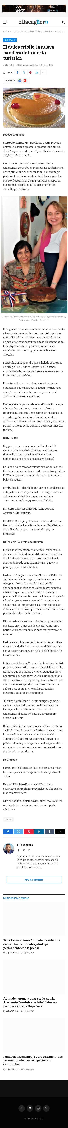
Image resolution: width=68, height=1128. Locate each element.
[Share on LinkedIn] (37, 72)
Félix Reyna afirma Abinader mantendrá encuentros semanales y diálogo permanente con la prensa (31, 944)
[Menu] (5, 22)
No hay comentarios (28, 65)
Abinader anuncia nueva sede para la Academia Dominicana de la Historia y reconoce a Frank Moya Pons (30, 1002)
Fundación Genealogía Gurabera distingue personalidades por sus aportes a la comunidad (33, 1060)
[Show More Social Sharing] (43, 72)
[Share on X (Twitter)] (24, 72)
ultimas (8, 819)
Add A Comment (34, 879)
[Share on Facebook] (17, 72)
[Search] (63, 22)
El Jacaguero (25, 844)
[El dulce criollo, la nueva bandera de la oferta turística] (34, 108)
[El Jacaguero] (34, 22)
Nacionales (9, 40)
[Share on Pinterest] (30, 72)
